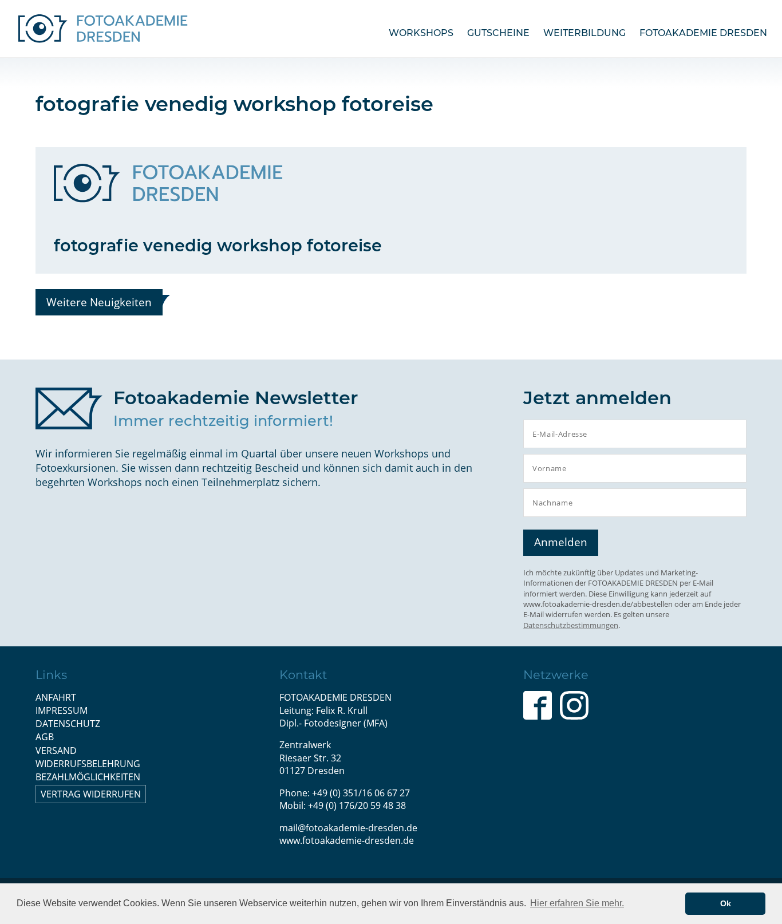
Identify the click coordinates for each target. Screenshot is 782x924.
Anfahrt (55, 697)
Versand (56, 750)
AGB (44, 736)
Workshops (421, 32)
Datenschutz (67, 723)
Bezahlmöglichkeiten (87, 777)
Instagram (574, 705)
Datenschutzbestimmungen (570, 625)
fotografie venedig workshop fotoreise (218, 245)
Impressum (61, 710)
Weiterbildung (584, 32)
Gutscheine (498, 32)
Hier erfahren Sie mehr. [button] (577, 903)
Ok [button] (725, 903)
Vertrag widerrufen (91, 794)
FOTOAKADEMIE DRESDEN (703, 32)
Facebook (537, 705)
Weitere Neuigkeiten (99, 302)
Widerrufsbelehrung (87, 763)
